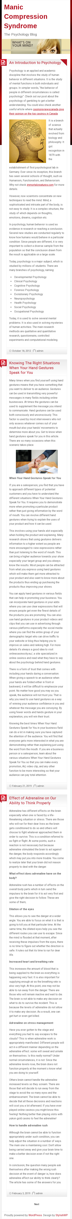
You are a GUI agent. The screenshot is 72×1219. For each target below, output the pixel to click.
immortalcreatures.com (40, 184)
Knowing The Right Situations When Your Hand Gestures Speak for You (34, 368)
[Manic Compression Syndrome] (36, 46)
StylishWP (62, 1215)
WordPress (35, 1215)
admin (40, 350)
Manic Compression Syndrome (25, 16)
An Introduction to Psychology (35, 62)
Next (36, 1204)
